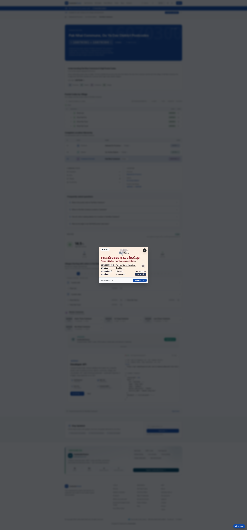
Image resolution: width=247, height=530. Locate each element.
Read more (139, 280)
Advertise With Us (107, 280)
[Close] (145, 250)
